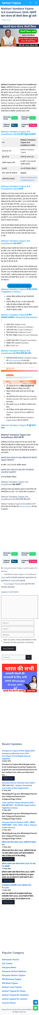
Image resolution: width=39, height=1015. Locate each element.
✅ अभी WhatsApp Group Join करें (19, 26)
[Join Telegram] (35, 1002)
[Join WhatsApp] (35, 1008)
